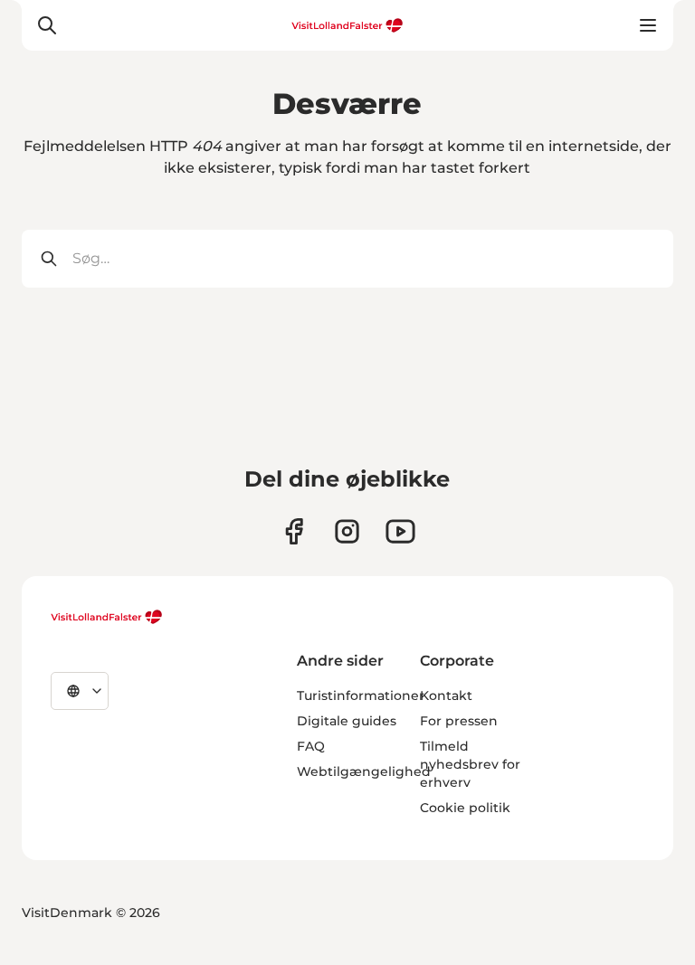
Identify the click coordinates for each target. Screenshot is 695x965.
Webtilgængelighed (364, 771)
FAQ (311, 746)
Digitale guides (346, 721)
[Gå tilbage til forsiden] (347, 25)
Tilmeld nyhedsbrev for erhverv (470, 764)
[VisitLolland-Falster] (107, 617)
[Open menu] (648, 25)
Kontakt (446, 695)
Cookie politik (465, 807)
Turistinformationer (360, 695)
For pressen (459, 721)
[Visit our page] (293, 531)
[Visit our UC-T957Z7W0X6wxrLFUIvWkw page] (400, 531)
